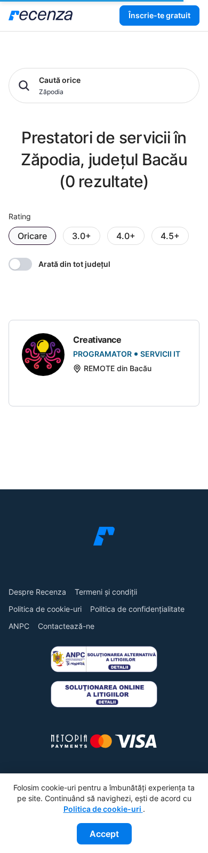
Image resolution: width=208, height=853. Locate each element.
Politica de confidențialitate (137, 608)
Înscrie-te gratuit (159, 15)
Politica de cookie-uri (45, 608)
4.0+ (125, 235)
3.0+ (81, 235)
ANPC (19, 626)
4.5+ (170, 235)
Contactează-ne (66, 626)
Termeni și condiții (106, 591)
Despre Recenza (37, 591)
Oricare (32, 235)
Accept (104, 833)
